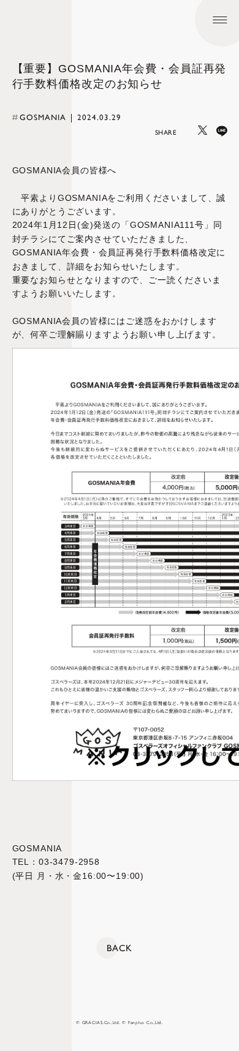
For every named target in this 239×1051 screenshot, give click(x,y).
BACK (119, 948)
